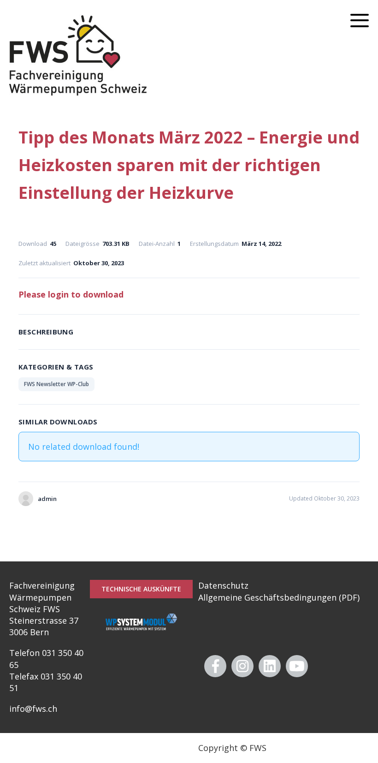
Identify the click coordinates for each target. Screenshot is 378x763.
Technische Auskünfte (141, 588)
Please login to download (71, 294)
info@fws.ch (33, 708)
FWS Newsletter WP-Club (56, 384)
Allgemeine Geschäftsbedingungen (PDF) (279, 597)
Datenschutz (223, 585)
